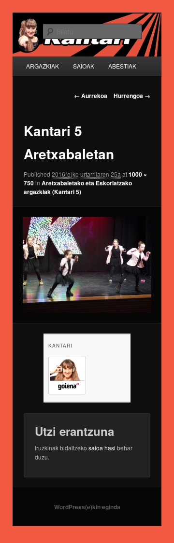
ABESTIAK (122, 66)
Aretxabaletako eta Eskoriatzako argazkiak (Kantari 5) (78, 187)
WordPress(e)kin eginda (87, 506)
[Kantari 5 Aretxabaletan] (87, 265)
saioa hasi (102, 448)
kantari (60, 345)
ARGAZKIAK (42, 66)
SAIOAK (83, 66)
